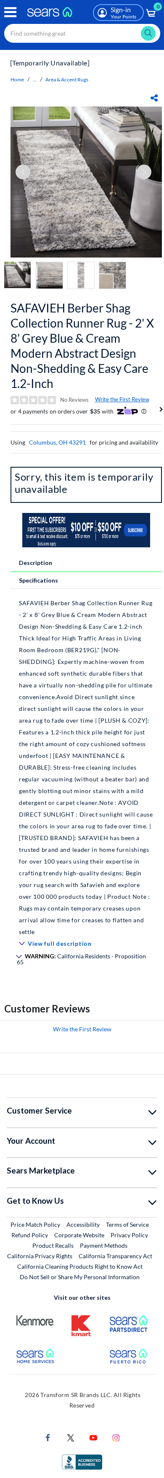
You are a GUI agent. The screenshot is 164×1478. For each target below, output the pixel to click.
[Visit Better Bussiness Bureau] (82, 1461)
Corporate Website (79, 1235)
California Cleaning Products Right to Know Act (80, 1266)
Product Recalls (53, 1245)
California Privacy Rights (39, 1255)
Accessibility (83, 1224)
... (35, 79)
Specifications (38, 580)
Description (35, 562)
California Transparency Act (115, 1255)
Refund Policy (29, 1235)
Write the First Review (122, 399)
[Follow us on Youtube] (93, 1437)
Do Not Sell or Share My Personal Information (80, 1276)
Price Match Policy (35, 1224)
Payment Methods (103, 1245)
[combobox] (82, 33)
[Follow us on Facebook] (48, 1437)
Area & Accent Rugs (66, 79)
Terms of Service (127, 1224)
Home (17, 79)
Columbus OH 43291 (57, 442)
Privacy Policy (129, 1235)
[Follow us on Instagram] (116, 1437)
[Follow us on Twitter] (70, 1437)
